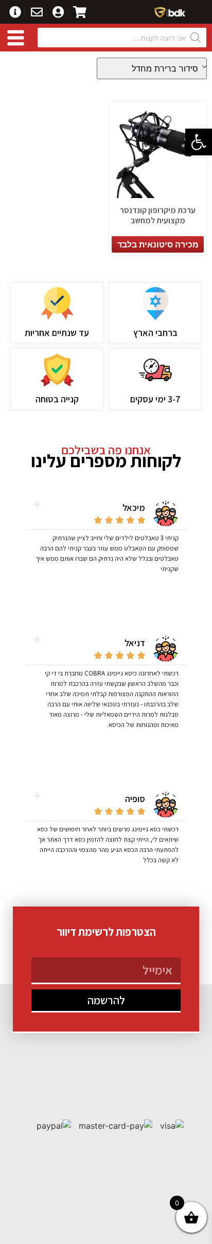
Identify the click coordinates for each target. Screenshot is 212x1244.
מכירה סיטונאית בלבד (158, 244)
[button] (198, 142)
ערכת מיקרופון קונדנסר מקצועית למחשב (158, 215)
